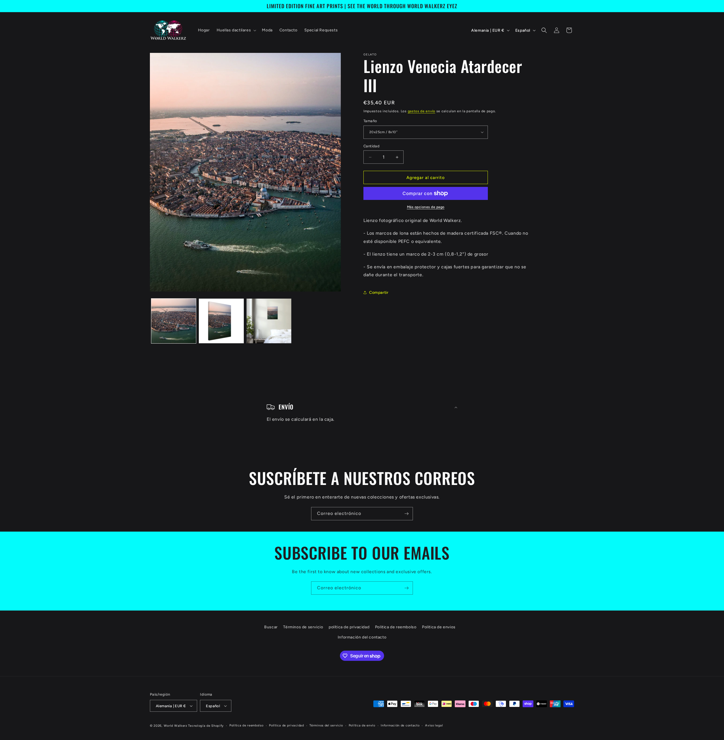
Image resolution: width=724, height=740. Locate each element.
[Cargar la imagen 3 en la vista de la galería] (269, 321)
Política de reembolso (246, 725)
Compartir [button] (378, 292)
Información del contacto (362, 637)
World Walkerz (175, 726)
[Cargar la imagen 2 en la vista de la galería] (221, 321)
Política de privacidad (286, 725)
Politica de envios (439, 627)
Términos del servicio (326, 725)
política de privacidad (349, 627)
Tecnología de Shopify (206, 726)
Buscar (271, 627)
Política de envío (362, 725)
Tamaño (370, 121)
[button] (236, 30)
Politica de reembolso (396, 627)
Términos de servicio (303, 627)
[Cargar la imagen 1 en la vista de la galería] (173, 321)
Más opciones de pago (426, 207)
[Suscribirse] (406, 513)
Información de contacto (400, 725)
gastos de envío (422, 111)
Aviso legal (434, 725)
